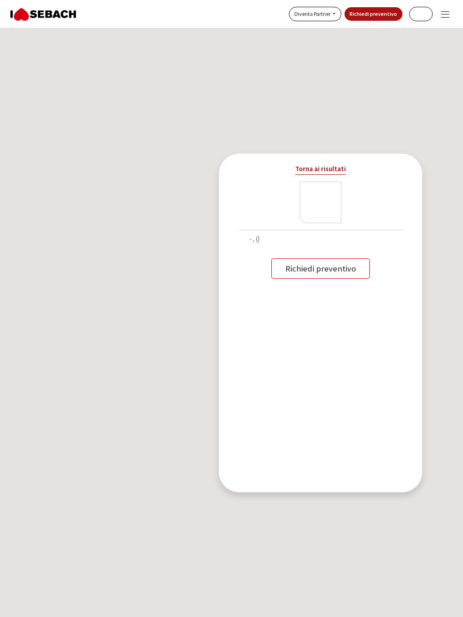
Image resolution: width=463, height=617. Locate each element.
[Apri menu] (445, 14)
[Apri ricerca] (421, 14)
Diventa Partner (312, 13)
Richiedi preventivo (373, 13)
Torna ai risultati (320, 168)
